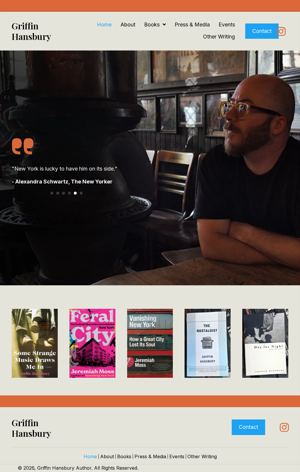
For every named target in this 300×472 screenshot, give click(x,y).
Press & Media (150, 456)
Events (176, 456)
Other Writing (202, 456)
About (107, 456)
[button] (281, 31)
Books (124, 456)
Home (90, 456)
